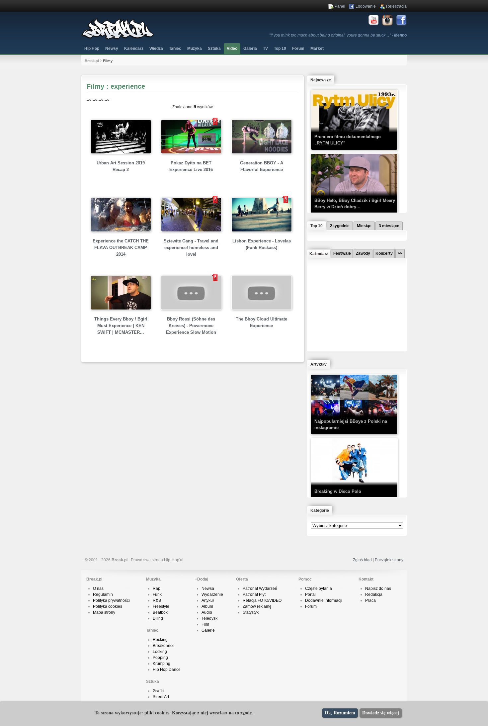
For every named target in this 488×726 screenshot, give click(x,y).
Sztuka (214, 48)
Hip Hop (91, 48)
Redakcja (373, 594)
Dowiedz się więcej (380, 712)
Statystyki (251, 612)
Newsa (208, 588)
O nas (98, 588)
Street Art (161, 696)
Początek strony (389, 560)
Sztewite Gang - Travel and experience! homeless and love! (191, 247)
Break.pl (92, 61)
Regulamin (103, 594)
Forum (311, 606)
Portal (310, 594)
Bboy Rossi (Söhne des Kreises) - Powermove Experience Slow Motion (191, 326)
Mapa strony (104, 612)
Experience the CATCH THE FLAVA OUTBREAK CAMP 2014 (121, 247)
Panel (340, 6)
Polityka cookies (107, 606)
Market (317, 48)
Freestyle (161, 606)
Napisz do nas (378, 588)
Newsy (111, 48)
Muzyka (194, 48)
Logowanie (366, 6)
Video (232, 48)
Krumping (161, 663)
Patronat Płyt (254, 594)
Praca (370, 600)
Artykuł (208, 600)
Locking (160, 651)
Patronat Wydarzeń (260, 588)
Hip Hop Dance (167, 669)
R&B (157, 600)
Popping (160, 657)
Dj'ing (158, 618)
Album (207, 606)
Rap (156, 588)
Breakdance (164, 645)
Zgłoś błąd (362, 560)
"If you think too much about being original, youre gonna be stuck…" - (338, 35)
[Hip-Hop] (117, 38)
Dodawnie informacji (323, 600)
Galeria (250, 48)
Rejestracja (396, 6)
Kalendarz (133, 48)
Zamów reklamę (257, 606)
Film (205, 624)
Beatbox (160, 612)
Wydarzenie (212, 594)
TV (265, 48)
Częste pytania (318, 588)
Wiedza (156, 48)
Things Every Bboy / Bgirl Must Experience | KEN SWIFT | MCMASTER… (120, 326)
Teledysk (209, 618)
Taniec (175, 48)
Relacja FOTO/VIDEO (262, 600)
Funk (157, 594)
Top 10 (280, 48)
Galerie (208, 630)
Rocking (160, 639)
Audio (207, 612)
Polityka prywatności (111, 600)
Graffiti (158, 690)
